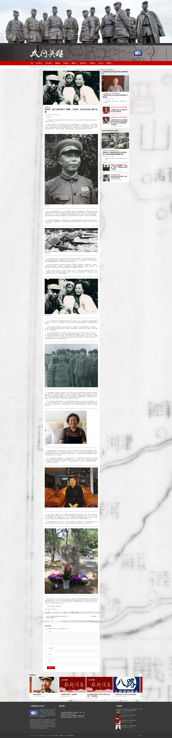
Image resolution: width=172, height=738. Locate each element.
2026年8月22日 (124, 712)
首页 (32, 63)
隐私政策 (62, 735)
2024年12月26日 (117, 696)
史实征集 (65, 63)
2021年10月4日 (48, 114)
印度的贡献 (93, 616)
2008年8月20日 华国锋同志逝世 (128, 725)
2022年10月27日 (63, 696)
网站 (50, 660)
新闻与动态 (83, 63)
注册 (132, 44)
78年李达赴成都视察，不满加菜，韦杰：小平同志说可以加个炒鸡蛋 (119, 167)
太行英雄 (54, 114)
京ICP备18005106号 (69, 735)
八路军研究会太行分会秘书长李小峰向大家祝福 (119, 110)
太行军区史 (39, 63)
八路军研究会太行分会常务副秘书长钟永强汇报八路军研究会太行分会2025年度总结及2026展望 (119, 122)
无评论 (58, 114)
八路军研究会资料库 (118, 691)
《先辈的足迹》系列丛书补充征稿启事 (71, 694)
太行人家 (100, 63)
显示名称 (51, 648)
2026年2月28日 (106, 99)
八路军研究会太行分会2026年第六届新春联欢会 (111, 93)
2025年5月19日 (114, 170)
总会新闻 (38, 691)
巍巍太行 (74, 63)
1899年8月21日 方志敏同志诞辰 (128, 720)
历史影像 (92, 63)
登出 (135, 44)
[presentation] (139, 675)
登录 (129, 44)
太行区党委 (48, 63)
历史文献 (127, 691)
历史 (50, 107)
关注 (34, 691)
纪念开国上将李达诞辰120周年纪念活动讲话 (119, 177)
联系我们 (108, 63)
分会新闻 (92, 691)
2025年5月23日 (106, 156)
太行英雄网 (55, 735)
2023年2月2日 (36, 698)
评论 (50, 631)
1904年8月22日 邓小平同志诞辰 (128, 715)
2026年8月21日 (124, 722)
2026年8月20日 (124, 727)
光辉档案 (57, 63)
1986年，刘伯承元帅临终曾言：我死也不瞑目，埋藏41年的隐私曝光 (57, 617)
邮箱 (50, 654)
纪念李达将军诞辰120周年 (113, 150)
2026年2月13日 (90, 698)
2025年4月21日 (114, 179)
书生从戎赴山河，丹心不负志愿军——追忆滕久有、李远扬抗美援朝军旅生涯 (131, 710)
